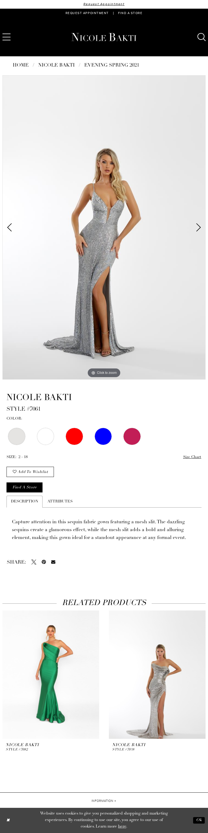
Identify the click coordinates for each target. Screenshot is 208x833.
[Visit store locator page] (21, 37)
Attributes (60, 501)
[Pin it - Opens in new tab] (44, 562)
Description (24, 501)
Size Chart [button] (192, 457)
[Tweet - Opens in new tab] (33, 562)
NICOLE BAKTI (56, 65)
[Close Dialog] (8, 820)
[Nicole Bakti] (104, 37)
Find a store (24, 487)
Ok (199, 820)
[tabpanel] (104, 227)
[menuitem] (87, 13)
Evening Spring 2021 (111, 65)
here (122, 827)
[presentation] (50, 674)
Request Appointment (104, 4)
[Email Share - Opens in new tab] (53, 562)
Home (21, 65)
